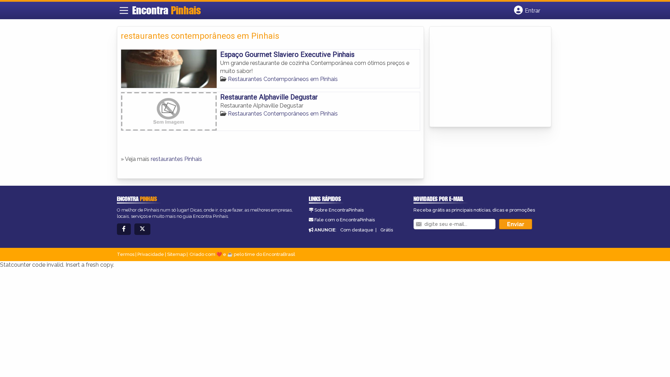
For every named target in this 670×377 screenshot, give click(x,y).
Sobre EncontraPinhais (339, 210)
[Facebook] (124, 229)
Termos (125, 254)
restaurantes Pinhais (176, 159)
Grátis (386, 229)
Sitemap (176, 254)
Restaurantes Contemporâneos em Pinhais (283, 79)
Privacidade (150, 254)
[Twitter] (142, 229)
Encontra (166, 10)
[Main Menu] (124, 10)
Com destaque (356, 229)
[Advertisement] (485, 77)
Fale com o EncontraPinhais (344, 219)
